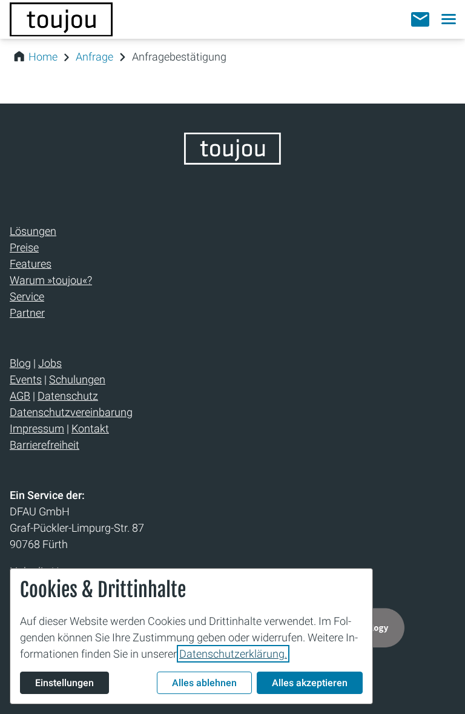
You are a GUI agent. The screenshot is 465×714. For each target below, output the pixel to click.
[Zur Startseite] (61, 19)
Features (30, 263)
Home (43, 56)
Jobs (50, 363)
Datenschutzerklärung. (233, 653)
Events (26, 379)
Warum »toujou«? (51, 280)
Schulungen (77, 379)
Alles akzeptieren (310, 683)
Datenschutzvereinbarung (71, 412)
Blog (20, 363)
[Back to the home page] (232, 161)
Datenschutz (68, 395)
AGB (20, 395)
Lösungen (33, 231)
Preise (24, 247)
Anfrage (94, 56)
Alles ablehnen (204, 683)
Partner (27, 312)
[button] (420, 19)
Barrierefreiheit (44, 444)
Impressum (37, 428)
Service (27, 296)
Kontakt (90, 428)
